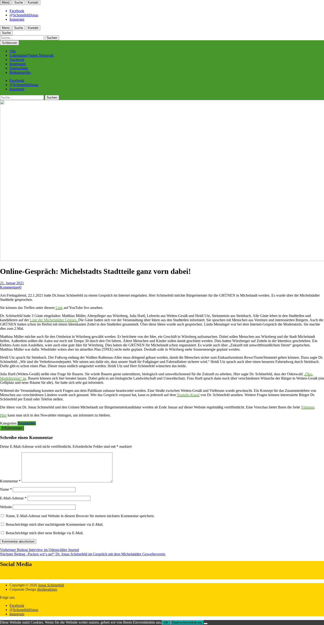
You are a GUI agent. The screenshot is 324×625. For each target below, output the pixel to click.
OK (166, 622)
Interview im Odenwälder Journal (39, 550)
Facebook (16, 11)
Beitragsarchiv (20, 72)
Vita (12, 51)
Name (6, 489)
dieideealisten (47, 589)
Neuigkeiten (27, 423)
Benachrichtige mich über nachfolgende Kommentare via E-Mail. (54, 524)
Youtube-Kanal (188, 395)
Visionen (307, 407)
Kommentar (10, 481)
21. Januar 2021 (12, 283)
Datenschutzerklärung (187, 622)
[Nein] (206, 623)
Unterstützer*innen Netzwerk (31, 55)
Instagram (16, 19)
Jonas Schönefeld (51, 585)
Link (59, 308)
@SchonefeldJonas (23, 15)
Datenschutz (18, 68)
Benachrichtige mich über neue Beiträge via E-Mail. (44, 533)
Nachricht (16, 60)
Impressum (17, 64)
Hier (3, 415)
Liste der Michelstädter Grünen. (54, 320)
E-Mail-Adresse (13, 498)
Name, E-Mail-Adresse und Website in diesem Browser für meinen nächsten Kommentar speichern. (80, 516)
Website (6, 507)
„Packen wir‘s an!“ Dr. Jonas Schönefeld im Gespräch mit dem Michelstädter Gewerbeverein (82, 554)
